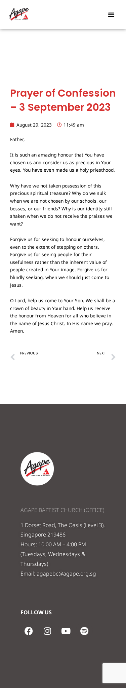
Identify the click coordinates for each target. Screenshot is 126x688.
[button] (111, 14)
